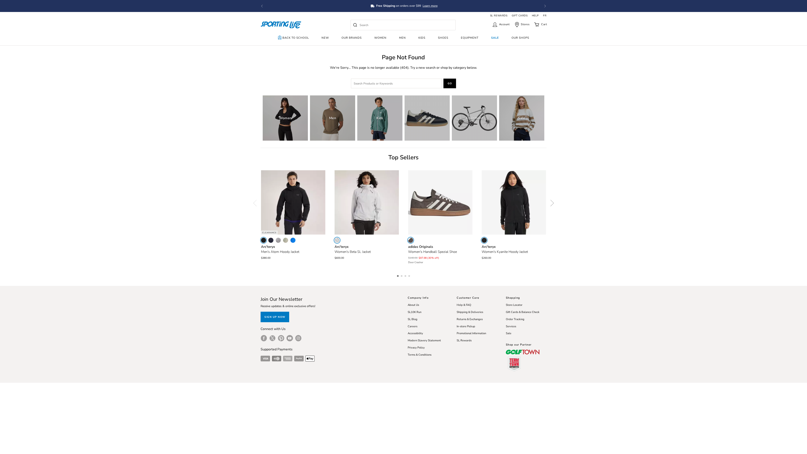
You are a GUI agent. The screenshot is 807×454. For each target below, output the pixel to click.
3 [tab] (406, 275)
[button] (262, 6)
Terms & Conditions (419, 355)
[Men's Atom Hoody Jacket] (293, 202)
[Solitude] (337, 240)
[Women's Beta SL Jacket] (367, 202)
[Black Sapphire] (271, 240)
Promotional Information (471, 333)
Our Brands (352, 38)
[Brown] (410, 240)
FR (544, 15)
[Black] (263, 240)
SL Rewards (464, 340)
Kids (421, 38)
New (325, 38)
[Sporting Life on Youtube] (289, 338)
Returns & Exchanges (470, 319)
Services (511, 326)
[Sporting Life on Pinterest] (281, 338)
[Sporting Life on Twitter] (272, 338)
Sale (495, 38)
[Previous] (256, 203)
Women (380, 38)
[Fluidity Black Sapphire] (293, 240)
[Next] (550, 203)
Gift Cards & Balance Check (522, 312)
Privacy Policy (416, 348)
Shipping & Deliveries (470, 312)
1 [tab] (398, 275)
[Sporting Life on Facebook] (264, 338)
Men (402, 38)
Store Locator (514, 305)
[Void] (278, 240)
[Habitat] (285, 240)
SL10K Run (414, 312)
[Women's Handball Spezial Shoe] (440, 202)
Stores (525, 24)
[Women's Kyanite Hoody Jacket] (514, 202)
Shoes (443, 38)
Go (450, 83)
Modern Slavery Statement (424, 340)
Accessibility (415, 333)
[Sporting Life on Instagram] (298, 338)
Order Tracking (515, 319)
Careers (412, 326)
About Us (413, 305)
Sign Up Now (274, 317)
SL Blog (412, 319)
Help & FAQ (464, 305)
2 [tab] (402, 275)
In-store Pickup (466, 326)
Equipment (470, 38)
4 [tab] (409, 275)
